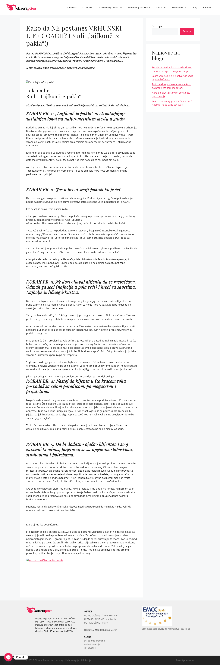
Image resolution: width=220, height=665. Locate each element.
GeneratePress (111, 660)
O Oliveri (87, 7)
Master (96, 622)
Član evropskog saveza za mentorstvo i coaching (166, 628)
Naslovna (71, 7)
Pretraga (157, 26)
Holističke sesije (92, 644)
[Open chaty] (8, 657)
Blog (194, 7)
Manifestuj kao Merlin (139, 7)
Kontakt (207, 7)
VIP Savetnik (90, 647)
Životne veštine (100, 615)
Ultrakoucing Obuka (108, 7)
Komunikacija (100, 619)
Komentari (177, 7)
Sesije (159, 7)
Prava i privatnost (185, 660)
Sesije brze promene (94, 640)
